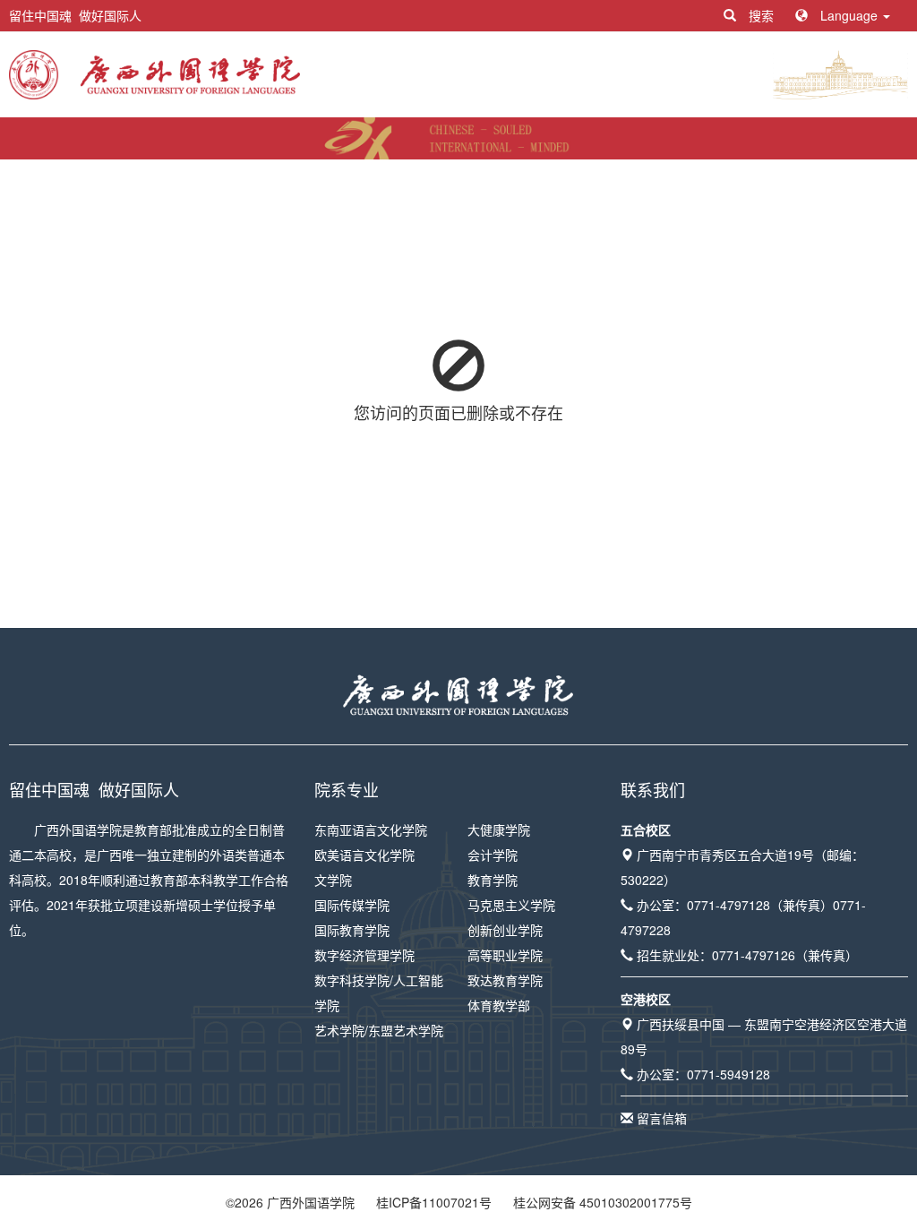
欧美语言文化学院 (364, 855)
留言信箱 (662, 1118)
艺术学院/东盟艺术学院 (378, 1030)
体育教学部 (498, 1005)
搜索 (761, 15)
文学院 (333, 880)
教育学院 (492, 880)
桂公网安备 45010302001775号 (602, 1202)
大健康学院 (498, 829)
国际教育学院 (352, 930)
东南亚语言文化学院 (370, 829)
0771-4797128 (728, 905)
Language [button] (849, 15)
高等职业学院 (505, 955)
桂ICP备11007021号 (434, 1202)
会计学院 (492, 855)
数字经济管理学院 (364, 955)
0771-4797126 (753, 955)
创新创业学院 (505, 930)
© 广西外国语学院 (290, 1202)
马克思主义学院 (511, 905)
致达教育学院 (505, 980)
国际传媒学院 (352, 905)
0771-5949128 (728, 1074)
